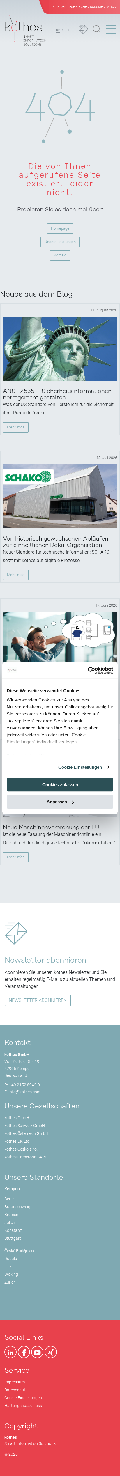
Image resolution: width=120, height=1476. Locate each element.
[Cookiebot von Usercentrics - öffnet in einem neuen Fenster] (87, 670)
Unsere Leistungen (60, 242)
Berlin (9, 1199)
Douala (10, 1258)
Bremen (11, 1214)
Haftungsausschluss (23, 1405)
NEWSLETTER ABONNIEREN (38, 1000)
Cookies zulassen (60, 784)
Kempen (12, 1188)
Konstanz (13, 1230)
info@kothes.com (24, 1091)
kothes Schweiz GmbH (24, 1125)
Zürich (10, 1282)
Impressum (14, 1382)
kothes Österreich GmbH (26, 1133)
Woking (11, 1274)
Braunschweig (17, 1206)
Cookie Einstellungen (80, 767)
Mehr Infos (15, 427)
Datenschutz (15, 1390)
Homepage (60, 228)
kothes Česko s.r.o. (21, 1149)
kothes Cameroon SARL (25, 1157)
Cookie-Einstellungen (23, 1397)
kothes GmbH (16, 1117)
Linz (8, 1266)
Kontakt (60, 255)
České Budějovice (19, 1250)
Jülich (9, 1222)
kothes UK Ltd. (17, 1141)
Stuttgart (12, 1238)
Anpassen (57, 801)
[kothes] (25, 30)
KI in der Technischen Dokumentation (84, 7)
